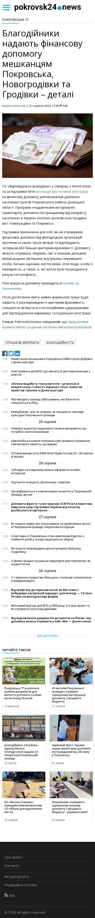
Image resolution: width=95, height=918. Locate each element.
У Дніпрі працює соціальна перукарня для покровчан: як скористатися (51, 562)
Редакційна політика (20, 885)
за (77, 283)
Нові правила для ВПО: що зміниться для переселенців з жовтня (50, 373)
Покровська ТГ (15, 19)
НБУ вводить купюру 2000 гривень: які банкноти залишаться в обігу (45, 401)
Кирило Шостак (14, 106)
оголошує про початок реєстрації (62, 191)
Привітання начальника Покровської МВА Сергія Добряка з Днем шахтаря (51, 360)
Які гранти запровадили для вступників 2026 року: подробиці (46, 550)
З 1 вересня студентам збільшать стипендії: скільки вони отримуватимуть (51, 579)
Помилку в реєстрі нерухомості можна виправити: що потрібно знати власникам (48, 430)
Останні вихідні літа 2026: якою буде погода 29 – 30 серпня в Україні (52, 455)
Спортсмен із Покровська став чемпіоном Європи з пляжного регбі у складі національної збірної (47, 537)
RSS (12, 895)
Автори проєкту (16, 876)
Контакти (11, 865)
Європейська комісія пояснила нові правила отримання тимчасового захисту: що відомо (50, 442)
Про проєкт (13, 857)
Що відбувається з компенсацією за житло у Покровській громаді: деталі (51, 493)
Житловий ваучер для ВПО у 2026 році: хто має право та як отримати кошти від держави (50, 607)
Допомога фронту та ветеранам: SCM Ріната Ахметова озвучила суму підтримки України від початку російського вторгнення (51, 507)
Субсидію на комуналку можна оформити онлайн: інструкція (46, 471)
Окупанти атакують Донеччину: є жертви (40, 482)
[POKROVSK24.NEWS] (48, 7)
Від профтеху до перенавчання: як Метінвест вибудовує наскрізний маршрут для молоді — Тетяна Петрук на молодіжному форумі (51, 593)
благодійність (60, 342)
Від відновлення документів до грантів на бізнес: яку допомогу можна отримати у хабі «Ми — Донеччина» (51, 619)
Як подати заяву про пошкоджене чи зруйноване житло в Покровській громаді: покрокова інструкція (51, 525)
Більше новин (47, 636)
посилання (10, 288)
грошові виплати (22, 342)
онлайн (69, 283)
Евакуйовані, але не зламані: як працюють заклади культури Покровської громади (47, 413)
